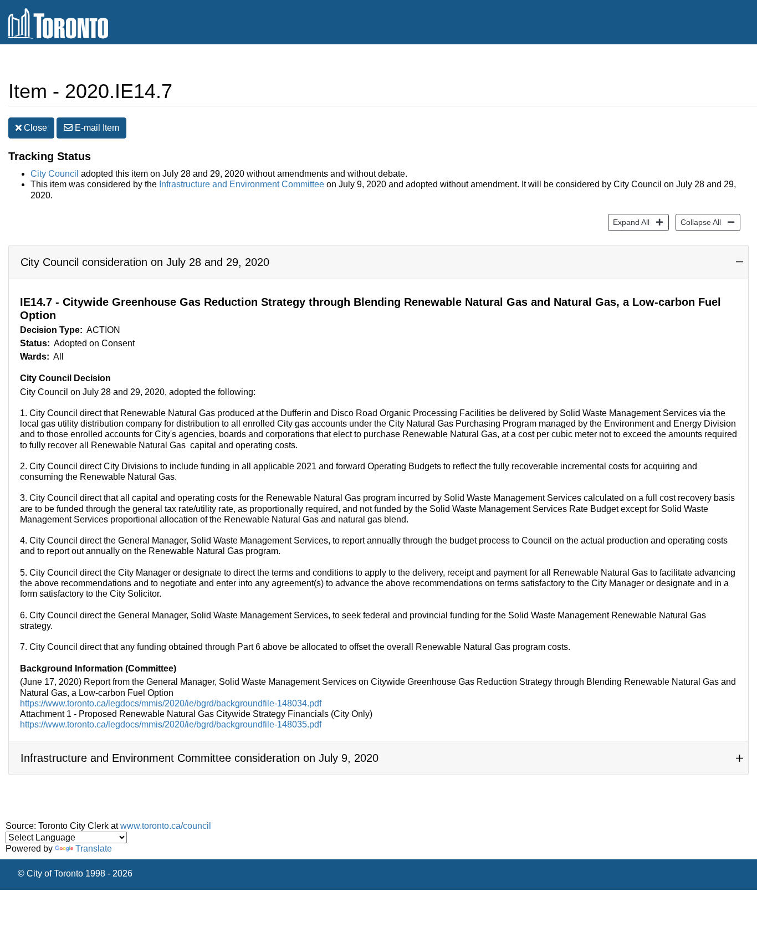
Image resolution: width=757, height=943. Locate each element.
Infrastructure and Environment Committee (241, 184)
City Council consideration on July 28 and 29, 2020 (145, 262)
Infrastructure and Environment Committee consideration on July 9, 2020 (199, 758)
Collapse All (698, 222)
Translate (93, 848)
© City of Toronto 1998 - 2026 (75, 873)
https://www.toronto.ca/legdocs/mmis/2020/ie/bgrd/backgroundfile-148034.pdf (170, 703)
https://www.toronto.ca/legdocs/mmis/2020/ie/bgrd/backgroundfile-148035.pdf (170, 724)
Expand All (628, 222)
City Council (54, 173)
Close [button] (34, 127)
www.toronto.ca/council (165, 826)
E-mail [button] (96, 127)
